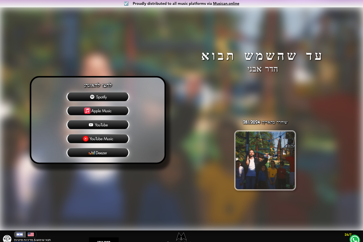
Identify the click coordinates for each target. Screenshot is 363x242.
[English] (30, 234)
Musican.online (226, 3)
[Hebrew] (19, 234)
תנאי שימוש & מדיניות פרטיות (32, 240)
